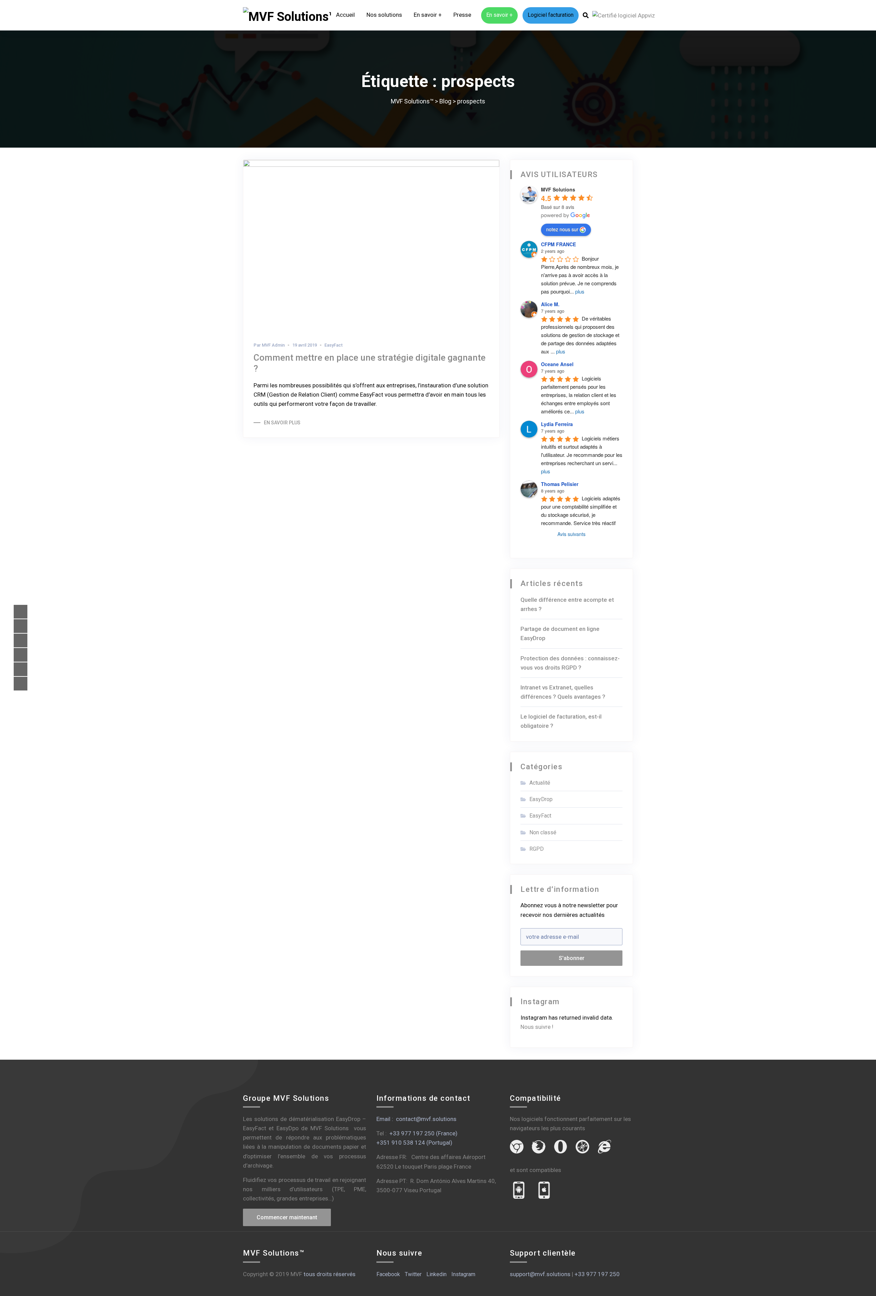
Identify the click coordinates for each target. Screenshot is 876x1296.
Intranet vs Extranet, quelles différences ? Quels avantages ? (562, 692)
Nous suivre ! (536, 1026)
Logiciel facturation (551, 15)
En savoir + (428, 14)
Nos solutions (384, 14)
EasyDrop (541, 799)
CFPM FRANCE (558, 244)
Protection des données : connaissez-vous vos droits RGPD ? (570, 663)
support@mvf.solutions (540, 1274)
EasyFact (333, 345)
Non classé (542, 832)
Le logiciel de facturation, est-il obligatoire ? (561, 721)
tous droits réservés (330, 1274)
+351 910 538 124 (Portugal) (414, 1142)
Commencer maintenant (287, 1217)
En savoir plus (282, 422)
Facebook (388, 1274)
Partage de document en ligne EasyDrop (560, 633)
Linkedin (436, 1274)
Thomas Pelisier (559, 484)
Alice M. (550, 304)
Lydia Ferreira (557, 424)
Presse (462, 14)
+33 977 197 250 (597, 1274)
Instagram (463, 1274)
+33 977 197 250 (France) (423, 1133)
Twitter (413, 1274)
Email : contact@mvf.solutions (416, 1119)
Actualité (539, 783)
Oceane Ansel (557, 364)
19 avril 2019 (304, 345)
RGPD (536, 849)
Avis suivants (571, 534)
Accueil (345, 14)
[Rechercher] (585, 15)
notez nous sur (562, 229)
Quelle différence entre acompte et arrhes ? (567, 604)
